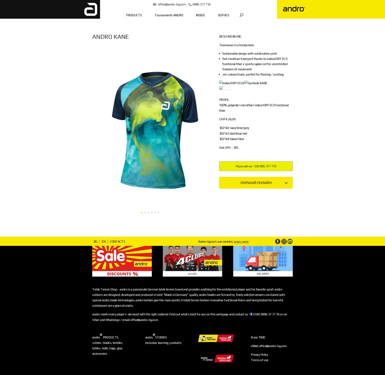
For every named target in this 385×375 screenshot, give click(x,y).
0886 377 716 (201, 4)
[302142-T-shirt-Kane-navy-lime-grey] (150, 221)
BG (95, 241)
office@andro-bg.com (172, 4)
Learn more (241, 241)
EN (104, 241)
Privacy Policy (259, 355)
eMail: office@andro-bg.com (269, 346)
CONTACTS (117, 241)
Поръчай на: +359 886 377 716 (256, 166)
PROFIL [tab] (224, 100)
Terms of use (259, 360)
